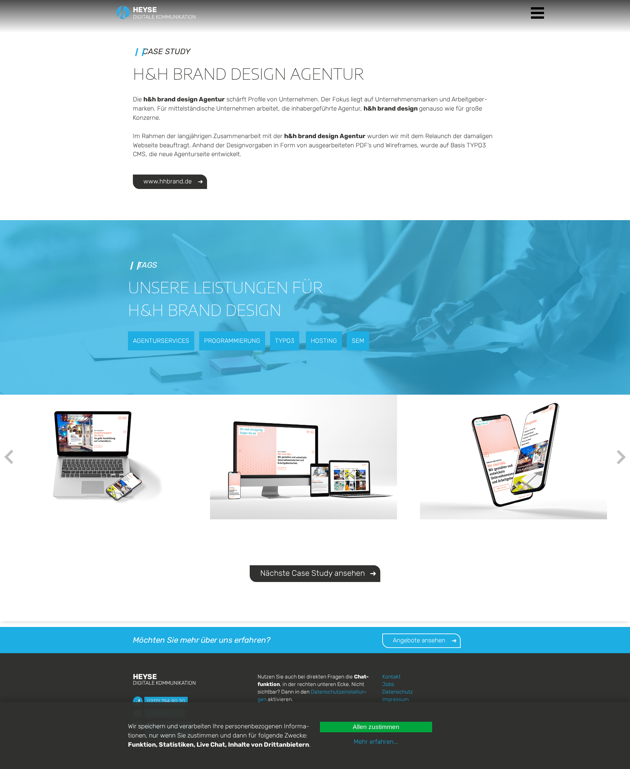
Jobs (388, 684)
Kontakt (391, 677)
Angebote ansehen (419, 640)
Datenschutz (397, 692)
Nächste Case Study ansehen (312, 573)
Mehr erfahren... (376, 741)
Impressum (395, 699)
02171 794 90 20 (166, 701)
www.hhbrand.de (167, 181)
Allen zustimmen (376, 726)
